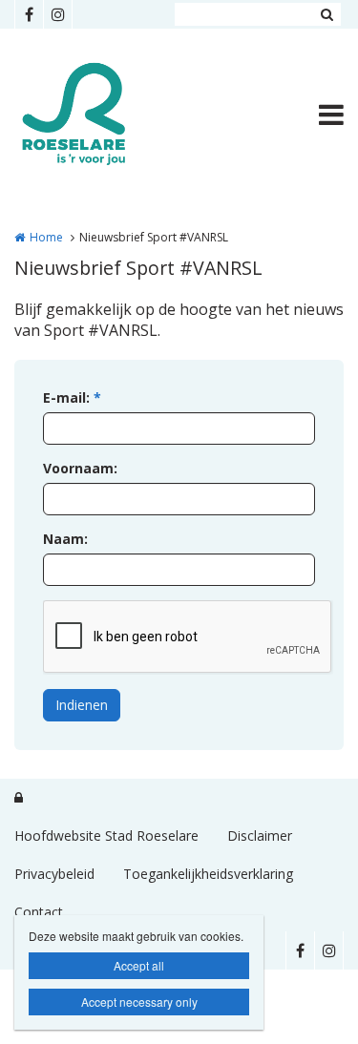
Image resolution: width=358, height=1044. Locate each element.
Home (46, 237)
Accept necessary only (139, 1001)
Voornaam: (80, 468)
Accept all (139, 965)
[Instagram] (57, 14)
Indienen (81, 705)
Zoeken (326, 14)
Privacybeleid (54, 874)
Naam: (65, 539)
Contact (38, 912)
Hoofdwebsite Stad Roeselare (106, 835)
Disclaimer (259, 835)
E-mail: (72, 397)
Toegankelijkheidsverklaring (208, 874)
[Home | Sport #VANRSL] (103, 114)
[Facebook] (28, 14)
